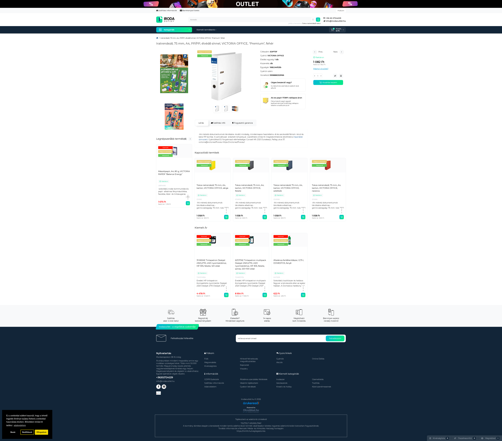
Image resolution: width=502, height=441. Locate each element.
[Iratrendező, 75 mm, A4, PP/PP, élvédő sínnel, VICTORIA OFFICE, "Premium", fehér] (226, 76)
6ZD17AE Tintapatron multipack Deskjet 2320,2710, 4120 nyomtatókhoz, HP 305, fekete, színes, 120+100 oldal (250, 264)
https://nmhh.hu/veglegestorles (251, 431)
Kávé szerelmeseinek (321, 387)
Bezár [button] (12, 432)
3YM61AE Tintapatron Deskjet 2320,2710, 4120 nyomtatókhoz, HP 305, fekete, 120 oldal (212, 263)
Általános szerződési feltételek (253, 379)
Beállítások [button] (27, 432)
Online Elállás (318, 359)
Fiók (206, 359)
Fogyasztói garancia (243, 123)
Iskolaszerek (281, 383)
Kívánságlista (210, 366)
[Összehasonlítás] (174, 168)
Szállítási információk (167, 10)
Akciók (279, 362)
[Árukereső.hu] (251, 402)
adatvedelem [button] (20, 425)
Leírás (201, 123)
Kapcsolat (244, 365)
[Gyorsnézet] (168, 168)
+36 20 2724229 (333, 18)
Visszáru (244, 369)
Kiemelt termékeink (206, 30)
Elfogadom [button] (41, 432)
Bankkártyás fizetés (190, 10)
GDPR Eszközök (211, 379)
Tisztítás (316, 383)
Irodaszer (280, 379)
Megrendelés (210, 362)
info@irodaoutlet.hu (335, 21)
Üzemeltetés (318, 379)
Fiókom (341, 11)
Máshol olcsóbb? (320, 69)
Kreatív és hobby (284, 387)
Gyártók (280, 359)
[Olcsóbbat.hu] (251, 411)
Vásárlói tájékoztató (249, 383)
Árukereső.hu (251, 407)
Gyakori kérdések (248, 387)
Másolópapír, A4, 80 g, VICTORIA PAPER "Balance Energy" (174, 172)
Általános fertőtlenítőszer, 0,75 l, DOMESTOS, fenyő (288, 261)
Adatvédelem (210, 387)
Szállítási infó (219, 123)
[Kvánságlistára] (180, 168)
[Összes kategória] (313, 19)
